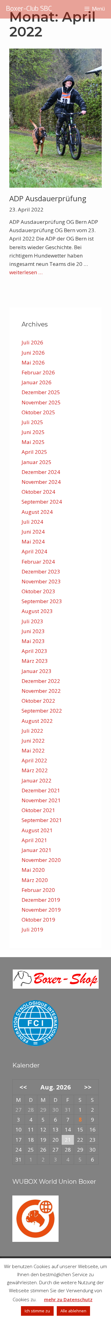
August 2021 (37, 830)
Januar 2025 (36, 462)
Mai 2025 (33, 441)
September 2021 (42, 820)
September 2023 (42, 601)
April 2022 (34, 760)
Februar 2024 (38, 561)
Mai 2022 (33, 750)
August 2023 (37, 611)
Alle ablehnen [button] (73, 1311)
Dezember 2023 (41, 571)
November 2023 (41, 581)
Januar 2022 (36, 780)
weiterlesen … (26, 272)
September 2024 (42, 501)
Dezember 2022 (41, 680)
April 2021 (34, 840)
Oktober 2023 (38, 591)
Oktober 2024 (38, 491)
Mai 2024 (33, 541)
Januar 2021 (36, 850)
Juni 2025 (33, 432)
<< (23, 1087)
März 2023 (35, 660)
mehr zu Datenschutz (68, 1299)
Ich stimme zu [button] (37, 1311)
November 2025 (41, 402)
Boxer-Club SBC (29, 9)
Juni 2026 (33, 352)
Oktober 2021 (38, 810)
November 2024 (41, 481)
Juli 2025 (32, 422)
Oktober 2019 (38, 919)
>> (88, 1087)
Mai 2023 (33, 641)
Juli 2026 (32, 342)
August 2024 (37, 511)
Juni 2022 (33, 740)
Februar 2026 (38, 372)
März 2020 (35, 880)
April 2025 (34, 451)
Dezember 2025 (41, 392)
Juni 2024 (33, 531)
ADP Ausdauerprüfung (47, 198)
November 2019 (41, 909)
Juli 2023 (32, 621)
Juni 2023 (33, 631)
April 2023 (34, 650)
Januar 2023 (36, 671)
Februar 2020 (38, 889)
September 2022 (42, 710)
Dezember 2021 (41, 790)
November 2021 (41, 800)
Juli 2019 (32, 929)
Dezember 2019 (41, 899)
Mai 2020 (33, 869)
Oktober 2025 (38, 412)
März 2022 (35, 770)
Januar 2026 (36, 382)
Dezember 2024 (41, 471)
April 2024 (34, 551)
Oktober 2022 (38, 700)
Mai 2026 (33, 362)
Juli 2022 (32, 730)
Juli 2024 (32, 521)
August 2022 (37, 720)
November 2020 (41, 859)
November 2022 (41, 690)
